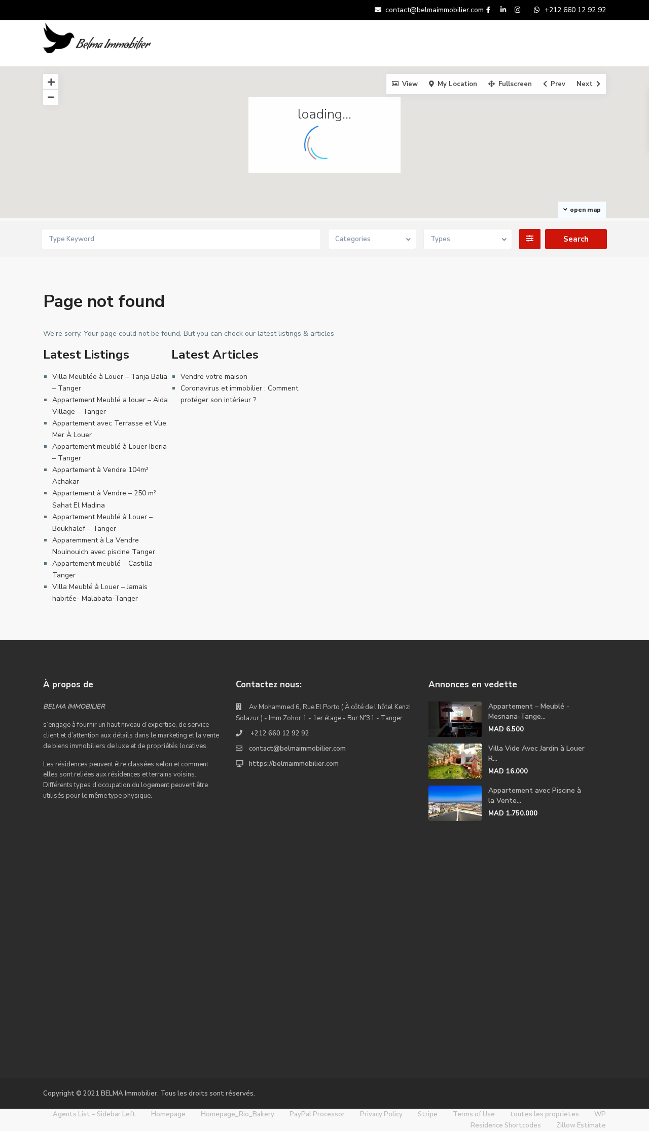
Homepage (168, 1114)
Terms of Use (474, 1114)
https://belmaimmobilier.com (294, 763)
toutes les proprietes (544, 1114)
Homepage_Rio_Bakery (237, 1114)
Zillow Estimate (581, 1125)
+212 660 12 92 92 (279, 733)
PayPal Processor (317, 1114)
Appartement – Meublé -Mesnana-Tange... (528, 711)
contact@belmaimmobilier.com (297, 748)
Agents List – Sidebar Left (94, 1114)
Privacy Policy (381, 1114)
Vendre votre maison (214, 376)
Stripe (428, 1114)
